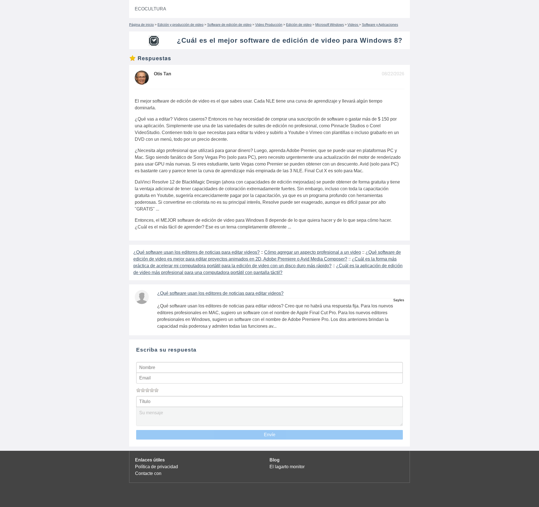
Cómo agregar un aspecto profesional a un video (312, 252)
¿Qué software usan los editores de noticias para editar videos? (196, 252)
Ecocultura (150, 8)
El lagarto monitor (287, 466)
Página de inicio (141, 25)
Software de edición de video (229, 25)
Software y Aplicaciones (380, 25)
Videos (353, 25)
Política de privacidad (156, 466)
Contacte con (148, 473)
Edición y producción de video (180, 25)
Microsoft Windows (329, 25)
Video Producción (268, 25)
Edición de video (299, 25)
